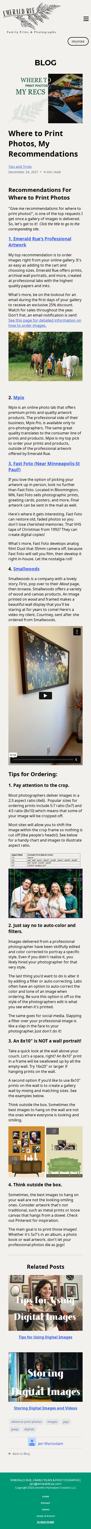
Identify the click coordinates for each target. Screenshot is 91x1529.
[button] (86, 19)
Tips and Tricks (20, 166)
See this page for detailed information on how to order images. (44, 323)
